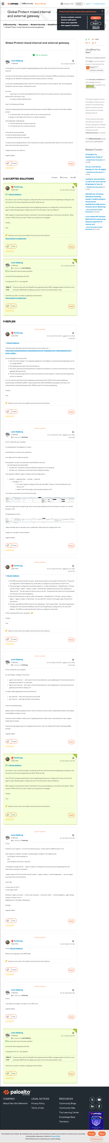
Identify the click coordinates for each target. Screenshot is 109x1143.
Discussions (23, 25)
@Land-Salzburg (15, 194)
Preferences (96, 1139)
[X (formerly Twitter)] (92, 1099)
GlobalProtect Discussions (95, 160)
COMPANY (9, 1098)
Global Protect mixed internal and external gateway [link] (24, 27)
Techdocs (64, 1121)
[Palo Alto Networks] (17, 1092)
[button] (91, 1133)
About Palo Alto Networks (15, 1103)
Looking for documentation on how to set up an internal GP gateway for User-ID (95, 181)
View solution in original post (15, 238)
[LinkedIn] (92, 1106)
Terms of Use (37, 1108)
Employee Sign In (99, 4)
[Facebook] (99, 1106)
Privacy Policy (55, 1136)
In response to (22, 268)
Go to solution (42, 55)
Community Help (67, 1108)
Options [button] (73, 61)
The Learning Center (69, 1112)
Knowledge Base (67, 1117)
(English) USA (68, 4)
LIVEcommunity (9, 25)
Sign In (88, 4)
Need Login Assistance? (96, 27)
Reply (71, 164)
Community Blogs (67, 1103)
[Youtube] (99, 1099)
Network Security (38, 25)
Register (79, 4)
